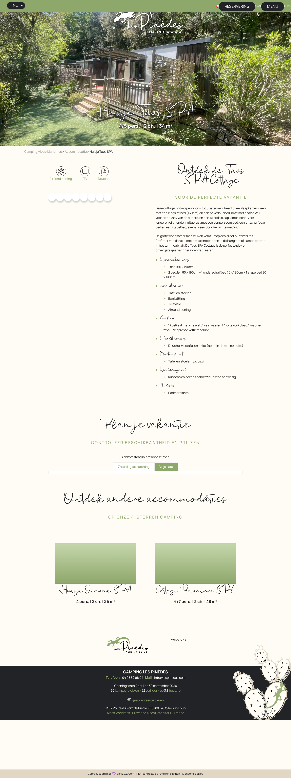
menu (272, 6)
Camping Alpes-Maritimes (43, 151)
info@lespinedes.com (169, 678)
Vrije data (166, 466)
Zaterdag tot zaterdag (133, 466)
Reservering (237, 6)
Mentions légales (192, 773)
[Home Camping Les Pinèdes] (148, 19)
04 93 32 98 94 (132, 678)
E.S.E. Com (127, 773)
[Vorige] (15, 77)
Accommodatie (76, 151)
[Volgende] (276, 77)
